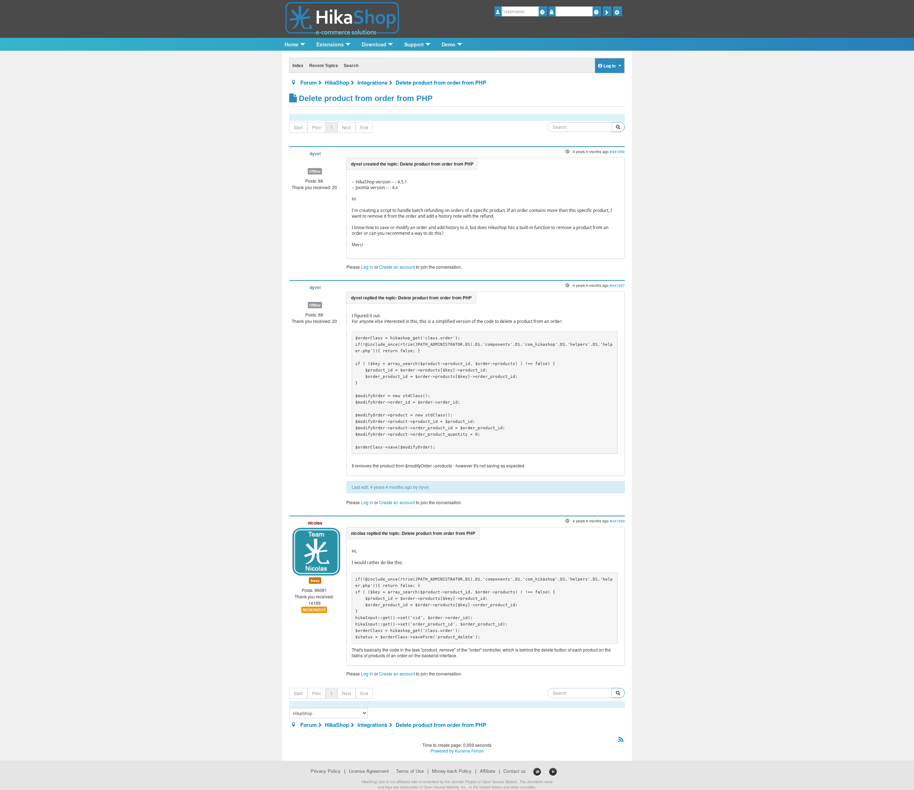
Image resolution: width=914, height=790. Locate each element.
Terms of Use (410, 771)
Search (351, 65)
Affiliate (487, 771)
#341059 (617, 520)
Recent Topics (323, 65)
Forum (308, 82)
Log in (367, 267)
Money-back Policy (452, 771)
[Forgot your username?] (542, 11)
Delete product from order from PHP (441, 82)
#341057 (617, 285)
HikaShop (337, 82)
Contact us (514, 771)
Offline (315, 171)
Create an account (397, 267)
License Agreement (369, 771)
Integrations (372, 82)
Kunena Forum (469, 751)
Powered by (442, 751)
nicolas (315, 523)
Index (297, 65)
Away (315, 580)
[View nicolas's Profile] (316, 551)
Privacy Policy (326, 771)
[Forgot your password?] (596, 11)
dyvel (315, 154)
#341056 (617, 151)
